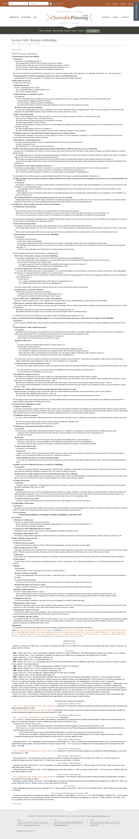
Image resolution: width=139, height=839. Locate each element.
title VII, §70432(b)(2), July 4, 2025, (34, 706)
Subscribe (26, 17)
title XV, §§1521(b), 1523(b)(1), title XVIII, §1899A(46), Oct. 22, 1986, (69, 631)
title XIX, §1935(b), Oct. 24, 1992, (34, 751)
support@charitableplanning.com (32, 825)
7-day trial (93, 31)
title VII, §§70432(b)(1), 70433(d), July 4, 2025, (53, 636)
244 (80, 636)
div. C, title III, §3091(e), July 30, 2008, (36, 717)
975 (120, 630)
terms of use (68, 822)
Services (106, 17)
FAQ (35, 17)
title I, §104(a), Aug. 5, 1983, (35, 630)
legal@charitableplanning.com (61, 825)
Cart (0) (133, 4)
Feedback (123, 4)
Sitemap (115, 4)
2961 (78, 632)
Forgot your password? (58, 3)
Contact (125, 17)
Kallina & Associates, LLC (99, 816)
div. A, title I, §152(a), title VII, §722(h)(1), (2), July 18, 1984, (89, 630)
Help (108, 4)
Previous (14, 49)
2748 (74, 632)
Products (14, 17)
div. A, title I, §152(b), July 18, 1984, (34, 776)
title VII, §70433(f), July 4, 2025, (33, 710)
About (115, 17)
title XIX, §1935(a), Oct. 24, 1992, (32, 634)
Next (20, 49)
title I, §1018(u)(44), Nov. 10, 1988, (103, 632)
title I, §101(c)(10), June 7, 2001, (75, 634)
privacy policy (75, 822)
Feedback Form (95, 825)
